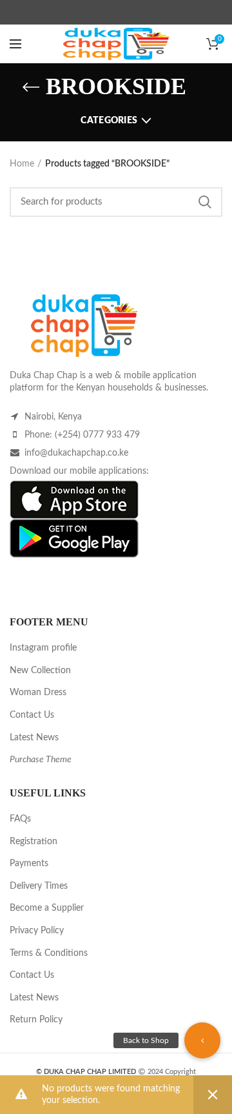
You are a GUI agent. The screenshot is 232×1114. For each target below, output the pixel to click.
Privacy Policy (37, 930)
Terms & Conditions (49, 953)
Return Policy (36, 1019)
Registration (33, 841)
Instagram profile (43, 648)
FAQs (20, 819)
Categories (109, 120)
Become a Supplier (47, 908)
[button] (202, 1040)
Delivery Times (39, 886)
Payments (29, 863)
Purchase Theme (41, 759)
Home (22, 163)
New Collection (40, 670)
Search (205, 202)
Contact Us (32, 715)
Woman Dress (38, 692)
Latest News (34, 737)
